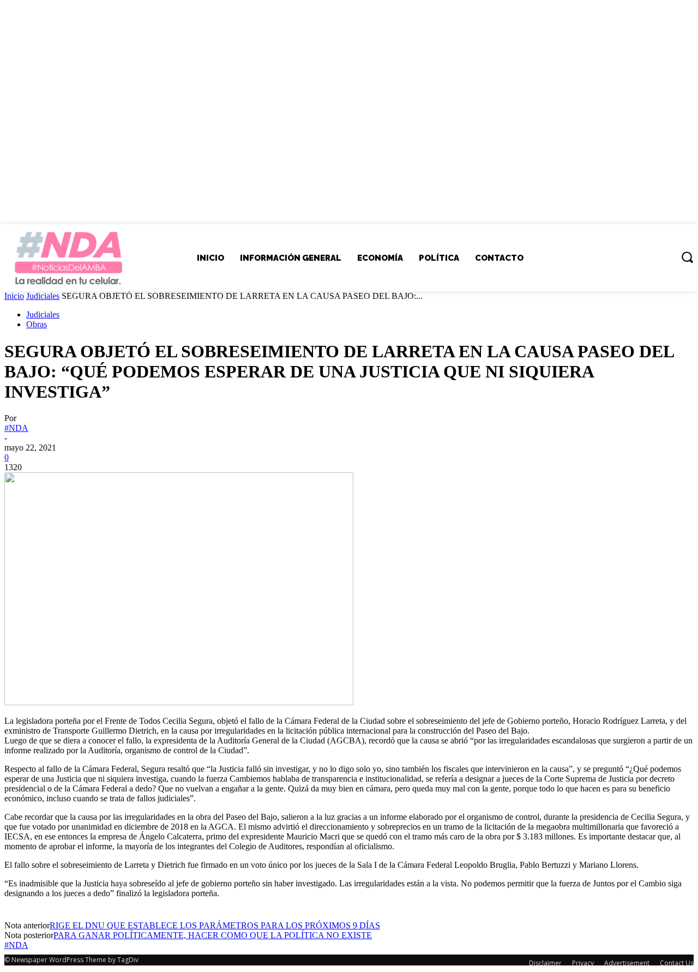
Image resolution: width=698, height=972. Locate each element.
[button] (687, 256)
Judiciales (42, 296)
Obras (36, 324)
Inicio (14, 296)
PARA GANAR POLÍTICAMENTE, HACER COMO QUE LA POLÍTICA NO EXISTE (212, 935)
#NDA (16, 428)
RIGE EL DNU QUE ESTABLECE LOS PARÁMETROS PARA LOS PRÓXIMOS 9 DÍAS (215, 925)
